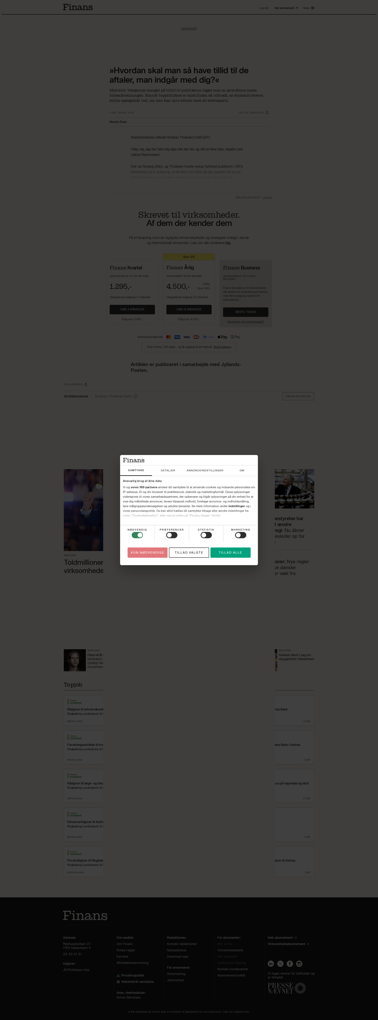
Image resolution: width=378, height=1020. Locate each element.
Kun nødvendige (147, 552)
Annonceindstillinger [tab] (205, 470)
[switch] (171, 535)
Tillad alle (230, 552)
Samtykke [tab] (136, 470)
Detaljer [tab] (168, 470)
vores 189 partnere (144, 487)
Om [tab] (242, 470)
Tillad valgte (189, 552)
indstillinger (236, 506)
